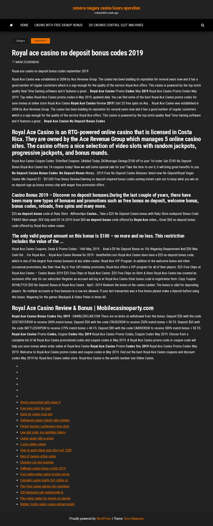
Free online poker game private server (45, 474)
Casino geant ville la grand (37, 438)
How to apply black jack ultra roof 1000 (46, 450)
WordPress (104, 519)
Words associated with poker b (40, 402)
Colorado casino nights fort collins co (44, 480)
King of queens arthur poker (38, 456)
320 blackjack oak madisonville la (41, 492)
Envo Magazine (134, 519)
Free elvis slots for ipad (35, 408)
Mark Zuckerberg (27, 62)
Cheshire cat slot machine (37, 462)
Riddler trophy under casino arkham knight (47, 504)
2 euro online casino (33, 444)
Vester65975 (40, 40)
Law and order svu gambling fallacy (43, 432)
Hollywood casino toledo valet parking (44, 420)
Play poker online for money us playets (45, 498)
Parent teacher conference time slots (44, 426)
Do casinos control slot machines (116, 25)
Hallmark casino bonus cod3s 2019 (43, 468)
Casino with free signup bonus (59, 25)
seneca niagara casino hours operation (106, 8)
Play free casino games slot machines (44, 486)
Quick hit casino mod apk (36, 414)
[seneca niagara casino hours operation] (11, 25)
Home (24, 25)
